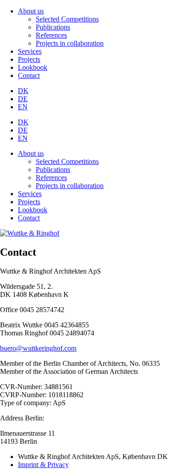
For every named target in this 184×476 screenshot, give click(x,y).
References (51, 35)
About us (31, 11)
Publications (53, 27)
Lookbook (32, 67)
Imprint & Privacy (43, 464)
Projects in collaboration (70, 43)
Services (30, 51)
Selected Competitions (67, 19)
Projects (29, 59)
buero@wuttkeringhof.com (38, 348)
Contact (29, 75)
